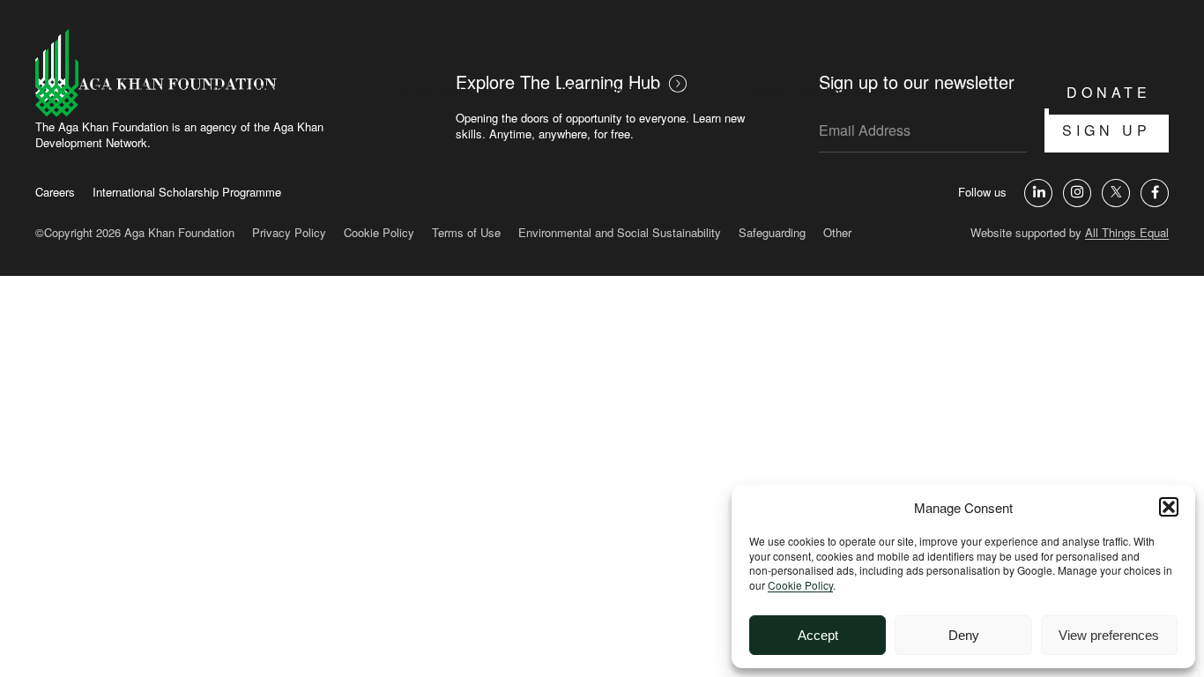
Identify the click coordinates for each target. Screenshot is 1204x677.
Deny (963, 635)
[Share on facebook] (1155, 193)
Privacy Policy (289, 232)
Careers (55, 191)
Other (837, 232)
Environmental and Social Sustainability (619, 232)
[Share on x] (1116, 193)
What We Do (437, 91)
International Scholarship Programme (187, 191)
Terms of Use (466, 232)
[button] (1169, 507)
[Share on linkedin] (1038, 193)
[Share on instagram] (1077, 193)
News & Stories (795, 91)
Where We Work (612, 91)
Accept (818, 635)
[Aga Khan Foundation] (190, 74)
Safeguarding (772, 232)
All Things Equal (1127, 232)
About (946, 91)
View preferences (1109, 635)
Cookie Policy (800, 584)
